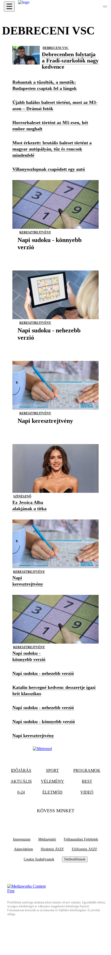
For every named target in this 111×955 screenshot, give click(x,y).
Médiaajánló (47, 839)
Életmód (52, 792)
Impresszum (21, 839)
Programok (86, 770)
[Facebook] (45, 821)
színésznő (22, 496)
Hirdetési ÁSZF (52, 849)
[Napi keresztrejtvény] (45, 428)
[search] (105, 6)
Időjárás (21, 770)
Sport (52, 770)
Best (87, 781)
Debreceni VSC (56, 48)
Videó (86, 792)
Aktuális (21, 781)
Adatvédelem (23, 849)
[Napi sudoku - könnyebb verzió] (55, 255)
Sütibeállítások (74, 859)
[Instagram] (65, 821)
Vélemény (52, 781)
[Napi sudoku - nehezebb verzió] (55, 345)
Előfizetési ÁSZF (84, 849)
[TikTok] (55, 821)
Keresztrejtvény (35, 232)
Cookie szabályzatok (39, 859)
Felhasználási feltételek (81, 839)
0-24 (21, 792)
